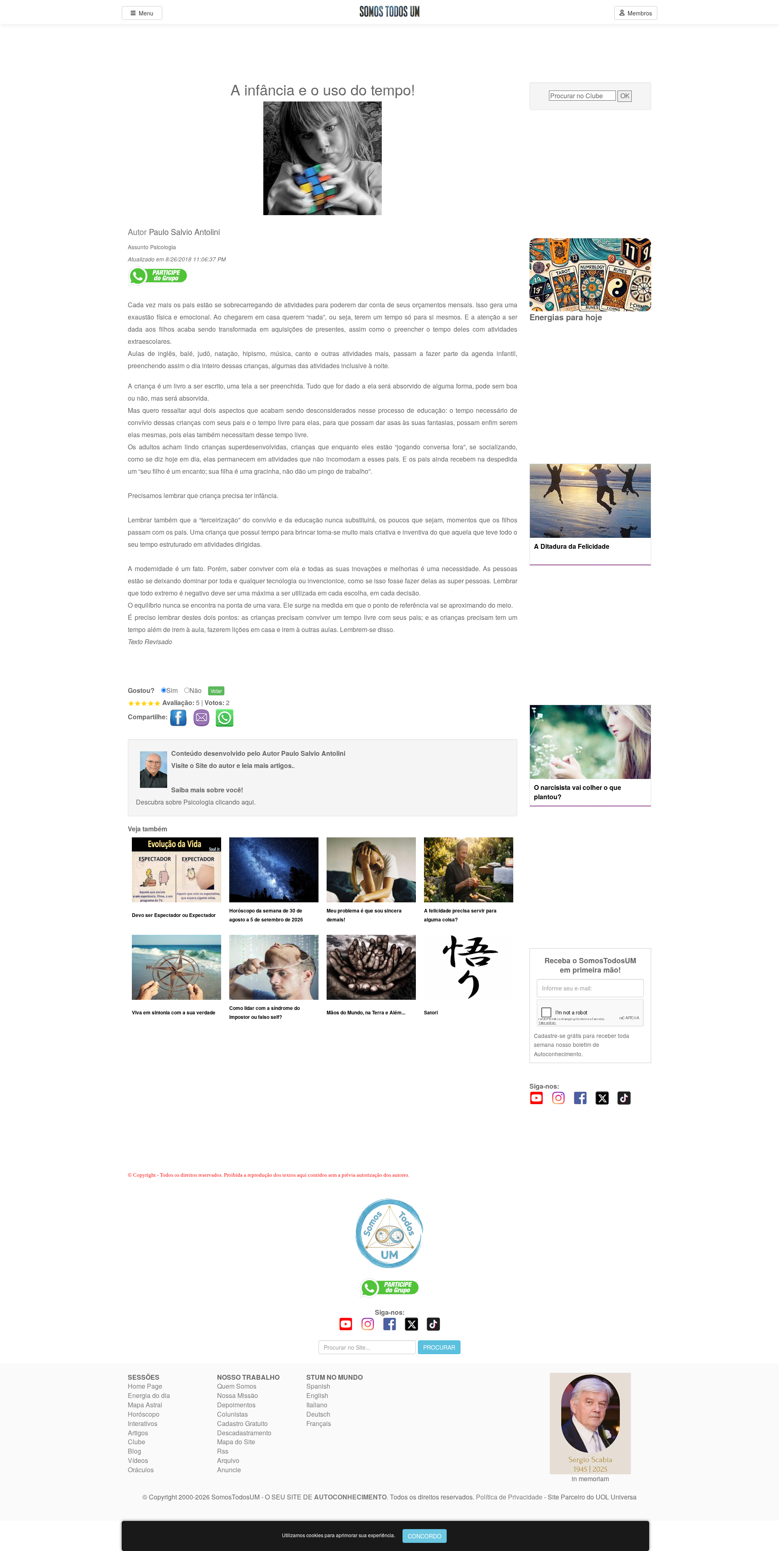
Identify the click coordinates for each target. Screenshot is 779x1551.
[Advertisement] (322, 1104)
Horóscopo (143, 1414)
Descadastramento (244, 1432)
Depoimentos (236, 1404)
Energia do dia (149, 1395)
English (317, 1395)
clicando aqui (234, 802)
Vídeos (138, 1460)
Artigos (138, 1432)
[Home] (389, 1233)
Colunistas (232, 1414)
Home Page (145, 1386)
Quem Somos (236, 1386)
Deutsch (318, 1414)
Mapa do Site (236, 1441)
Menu (144, 13)
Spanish (318, 1386)
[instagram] (558, 1097)
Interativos (142, 1423)
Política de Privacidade (509, 1496)
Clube (136, 1441)
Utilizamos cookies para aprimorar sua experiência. (338, 1535)
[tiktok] (624, 1097)
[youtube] (536, 1097)
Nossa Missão (237, 1395)
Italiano (316, 1404)
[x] (602, 1097)
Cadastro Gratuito (242, 1423)
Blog (134, 1451)
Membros (638, 13)
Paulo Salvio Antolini (184, 231)
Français (318, 1423)
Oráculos (141, 1469)
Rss (222, 1451)
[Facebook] (580, 1097)
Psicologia (163, 247)
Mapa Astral (145, 1404)
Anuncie (229, 1469)
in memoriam (590, 1478)
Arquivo (228, 1460)
